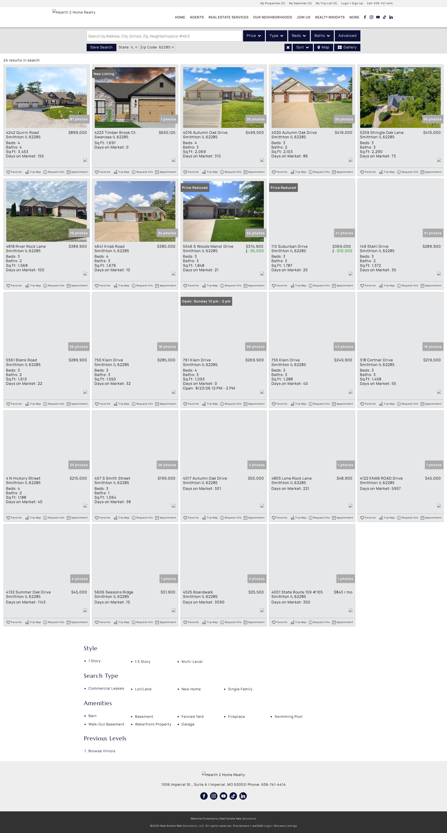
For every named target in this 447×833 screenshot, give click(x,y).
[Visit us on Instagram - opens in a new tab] (372, 17)
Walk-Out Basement (106, 724)
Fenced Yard (193, 716)
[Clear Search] (288, 47)
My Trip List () (327, 3)
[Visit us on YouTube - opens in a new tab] (378, 17)
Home (180, 17)
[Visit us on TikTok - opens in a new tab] (385, 17)
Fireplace (236, 716)
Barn (92, 715)
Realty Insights (330, 17)
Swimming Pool (289, 716)
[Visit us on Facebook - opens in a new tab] (365, 17)
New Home (191, 689)
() (273, 3)
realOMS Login (262, 825)
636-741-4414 (383, 3)
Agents (197, 17)
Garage (188, 724)
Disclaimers (241, 825)
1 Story (94, 660)
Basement (144, 716)
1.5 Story (143, 661)
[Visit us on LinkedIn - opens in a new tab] (391, 17)
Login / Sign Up (352, 3)
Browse (101, 750)
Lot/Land (143, 689)
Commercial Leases (106, 688)
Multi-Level (192, 661)
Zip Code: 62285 (155, 47)
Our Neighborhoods (272, 17)
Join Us (304, 17)
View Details (46, 97)
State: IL (126, 47)
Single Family (240, 689)
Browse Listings (285, 825)
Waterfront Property (153, 724)
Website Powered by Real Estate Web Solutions (223, 818)
